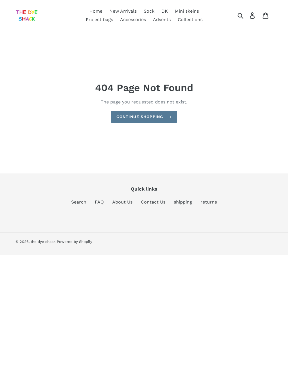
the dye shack (43, 242)
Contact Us (153, 202)
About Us (122, 202)
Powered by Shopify (74, 242)
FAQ (99, 202)
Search (78, 202)
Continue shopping (139, 116)
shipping (183, 202)
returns (209, 202)
